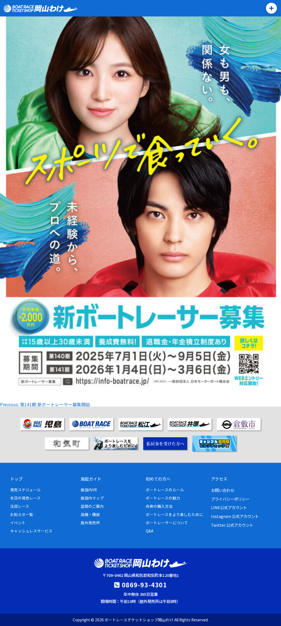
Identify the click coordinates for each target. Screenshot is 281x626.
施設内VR (89, 489)
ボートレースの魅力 (163, 498)
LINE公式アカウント (229, 507)
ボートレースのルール (165, 489)
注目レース (19, 506)
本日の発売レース (25, 498)
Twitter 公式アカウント (232, 525)
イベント (18, 522)
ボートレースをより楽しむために (174, 514)
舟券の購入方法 (159, 506)
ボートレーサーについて (167, 522)
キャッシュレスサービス (31, 531)
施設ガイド (91, 479)
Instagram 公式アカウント (235, 516)
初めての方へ (158, 479)
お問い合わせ (222, 490)
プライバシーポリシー (230, 499)
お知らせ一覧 (21, 514)
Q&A (149, 531)
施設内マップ (92, 498)
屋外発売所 (90, 522)
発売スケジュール (25, 489)
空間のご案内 (92, 506)
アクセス (219, 479)
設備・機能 (90, 514)
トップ (16, 479)
